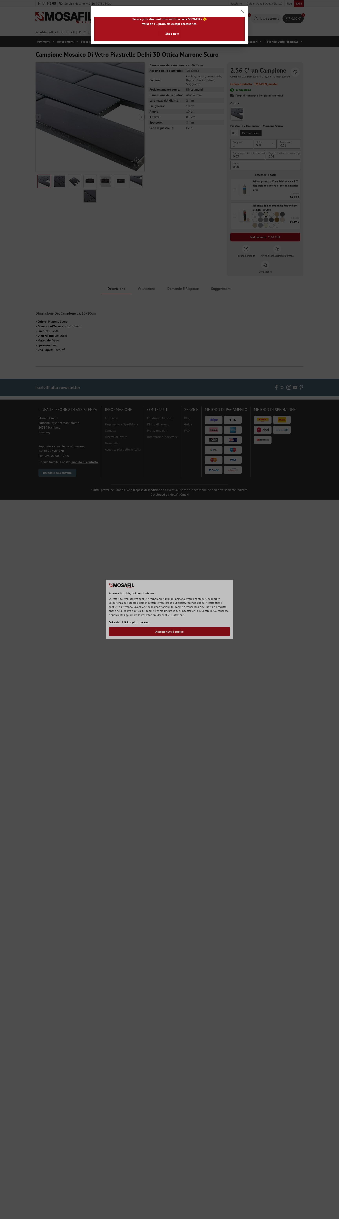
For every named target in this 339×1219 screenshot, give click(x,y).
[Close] (242, 11)
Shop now (172, 34)
